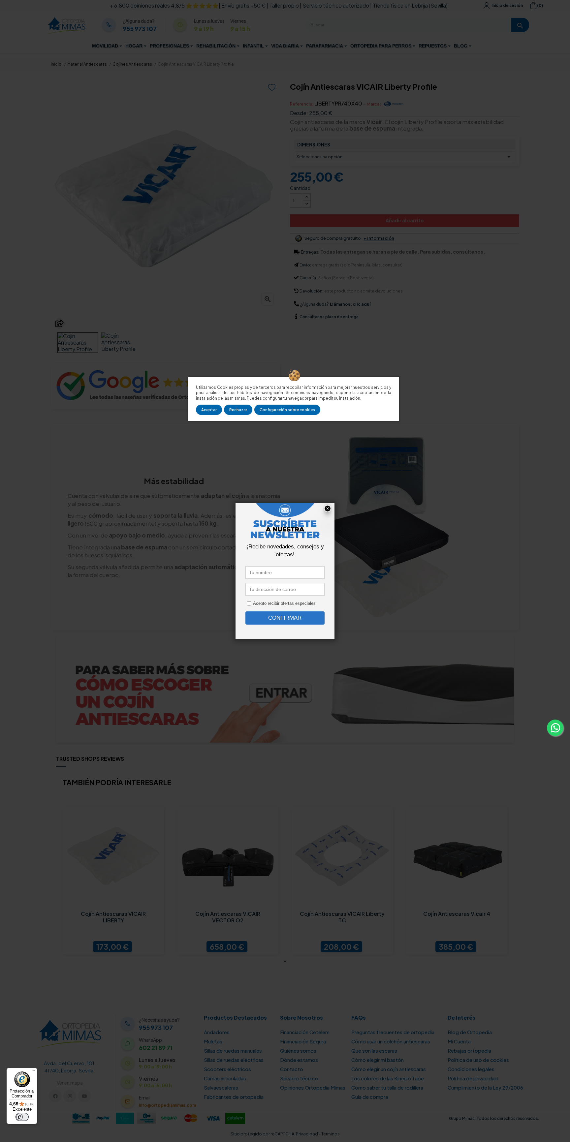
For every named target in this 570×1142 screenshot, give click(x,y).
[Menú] (33, 1072)
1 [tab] (285, 961)
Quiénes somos (298, 1050)
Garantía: (308, 277)
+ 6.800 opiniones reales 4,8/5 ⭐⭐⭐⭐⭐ (164, 5)
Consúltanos (312, 316)
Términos (330, 1133)
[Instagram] (69, 1096)
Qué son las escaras (374, 1050)
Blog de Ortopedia (470, 1032)
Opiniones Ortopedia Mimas (312, 1087)
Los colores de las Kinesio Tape (387, 1078)
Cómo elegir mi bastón (377, 1060)
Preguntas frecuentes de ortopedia (392, 1032)
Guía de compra (369, 1097)
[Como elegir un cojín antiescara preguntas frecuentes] (285, 688)
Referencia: (301, 104)
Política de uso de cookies (478, 1060)
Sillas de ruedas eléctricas (234, 1060)
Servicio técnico (299, 1078)
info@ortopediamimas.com (167, 1105)
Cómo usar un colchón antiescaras (390, 1041)
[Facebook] (55, 1096)
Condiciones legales (471, 1069)
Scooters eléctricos (227, 1069)
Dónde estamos (299, 1060)
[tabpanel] (113, 880)
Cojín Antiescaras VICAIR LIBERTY (113, 917)
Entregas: (310, 252)
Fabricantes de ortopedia (234, 1097)
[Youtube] (84, 1096)
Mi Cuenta (459, 1041)
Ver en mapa (70, 1083)
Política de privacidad (473, 1078)
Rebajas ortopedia (469, 1050)
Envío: (305, 264)
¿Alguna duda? (314, 304)
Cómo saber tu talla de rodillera (387, 1087)
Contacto (291, 1069)
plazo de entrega (329, 316)
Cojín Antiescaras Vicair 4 (456, 914)
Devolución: (311, 291)
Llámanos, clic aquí (350, 304)
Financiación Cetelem (305, 1032)
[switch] (22, 1117)
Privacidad (307, 1133)
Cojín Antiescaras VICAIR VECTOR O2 (227, 917)
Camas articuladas (225, 1078)
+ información (379, 238)
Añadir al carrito (405, 220)
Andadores (217, 1032)
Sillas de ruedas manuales (233, 1050)
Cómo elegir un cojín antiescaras (388, 1069)
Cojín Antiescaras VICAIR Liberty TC (342, 917)
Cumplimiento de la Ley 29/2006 (485, 1087)
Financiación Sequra (303, 1041)
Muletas (213, 1041)
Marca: (374, 104)
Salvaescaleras (221, 1087)
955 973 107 (140, 28)
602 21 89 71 (156, 1047)
